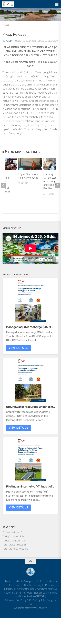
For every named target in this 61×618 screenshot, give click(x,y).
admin (9, 40)
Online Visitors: (12, 532)
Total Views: (10, 544)
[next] (57, 185)
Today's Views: (11, 536)
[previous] (3, 185)
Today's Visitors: (12, 540)
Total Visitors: (11, 548)
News (6, 24)
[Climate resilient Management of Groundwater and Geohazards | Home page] (9, 4)
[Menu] (57, 4)
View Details (18, 348)
